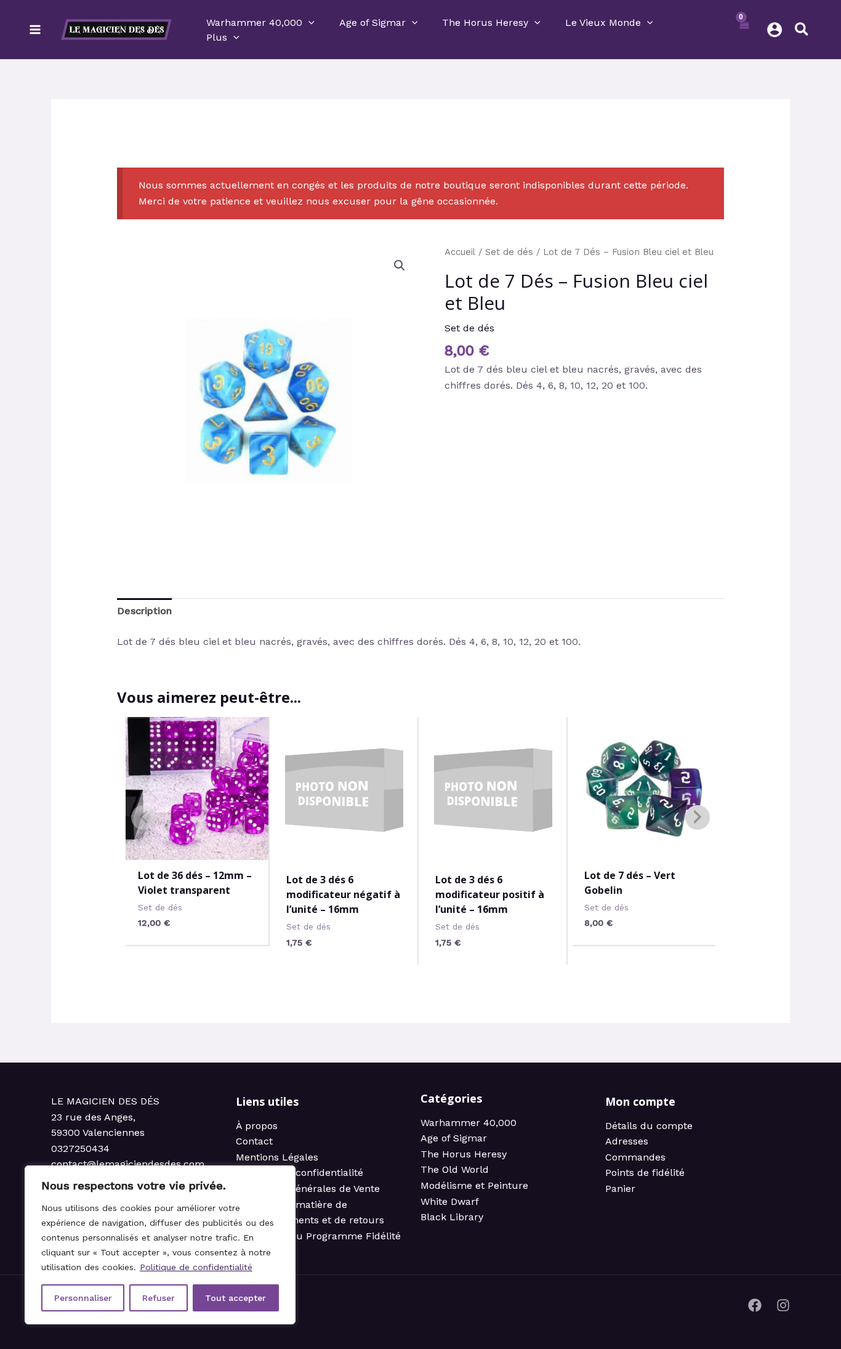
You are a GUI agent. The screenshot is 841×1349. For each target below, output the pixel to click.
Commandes (635, 1157)
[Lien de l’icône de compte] (775, 30)
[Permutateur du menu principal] (35, 29)
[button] (308, 22)
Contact (254, 1141)
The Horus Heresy (463, 1154)
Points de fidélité (645, 1172)
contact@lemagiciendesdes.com (127, 1164)
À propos (257, 1126)
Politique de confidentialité (196, 1267)
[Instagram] (783, 1305)
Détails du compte (649, 1126)
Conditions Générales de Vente (308, 1188)
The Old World (454, 1169)
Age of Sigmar (453, 1138)
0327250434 (80, 1148)
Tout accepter (235, 1298)
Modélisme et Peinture (474, 1185)
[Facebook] (755, 1305)
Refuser (158, 1298)
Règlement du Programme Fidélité (318, 1236)
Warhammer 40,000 (468, 1122)
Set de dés (509, 251)
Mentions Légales (277, 1157)
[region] (160, 1244)
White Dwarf (449, 1201)
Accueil (460, 251)
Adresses (626, 1141)
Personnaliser (83, 1298)
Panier (620, 1188)
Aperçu (197, 847)
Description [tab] (144, 611)
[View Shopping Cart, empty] (744, 29)
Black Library (451, 1217)
